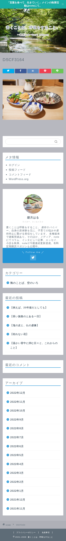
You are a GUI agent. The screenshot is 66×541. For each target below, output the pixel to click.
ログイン (14, 164)
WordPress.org (19, 179)
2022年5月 (17, 455)
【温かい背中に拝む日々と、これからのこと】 (34, 345)
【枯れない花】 (19, 334)
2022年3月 (17, 472)
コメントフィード (20, 174)
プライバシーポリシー (26, 532)
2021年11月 (17, 508)
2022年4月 (17, 464)
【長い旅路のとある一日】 (26, 316)
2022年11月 (17, 401)
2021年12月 (17, 499)
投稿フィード (17, 169)
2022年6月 (17, 446)
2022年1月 (17, 490)
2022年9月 (17, 419)
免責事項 (46, 532)
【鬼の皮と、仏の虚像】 (24, 325)
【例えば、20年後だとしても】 (29, 307)
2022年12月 (17, 392)
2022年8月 (17, 428)
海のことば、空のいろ (24, 282)
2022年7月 (17, 437)
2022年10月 (17, 410)
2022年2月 (17, 481)
